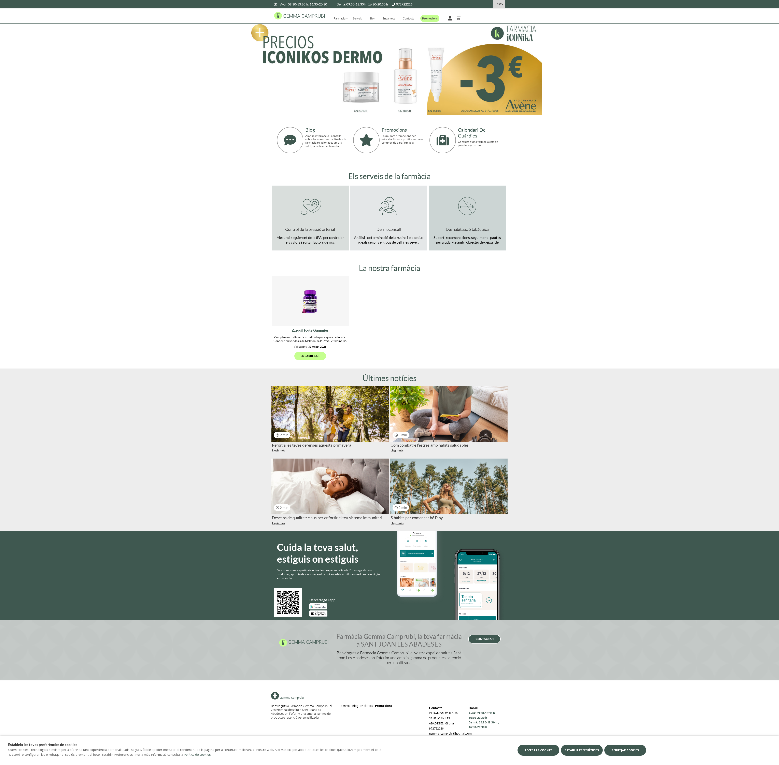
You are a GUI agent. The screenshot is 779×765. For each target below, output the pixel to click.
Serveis (357, 18)
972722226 (436, 728)
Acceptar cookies (538, 750)
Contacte (408, 18)
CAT (499, 4)
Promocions (430, 18)
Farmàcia (339, 18)
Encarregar (310, 356)
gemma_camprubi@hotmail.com (450, 733)
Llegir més (278, 450)
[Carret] (459, 18)
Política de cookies (197, 754)
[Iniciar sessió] (451, 17)
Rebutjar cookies (625, 750)
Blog (372, 18)
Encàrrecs (389, 18)
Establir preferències (582, 750)
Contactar (485, 639)
